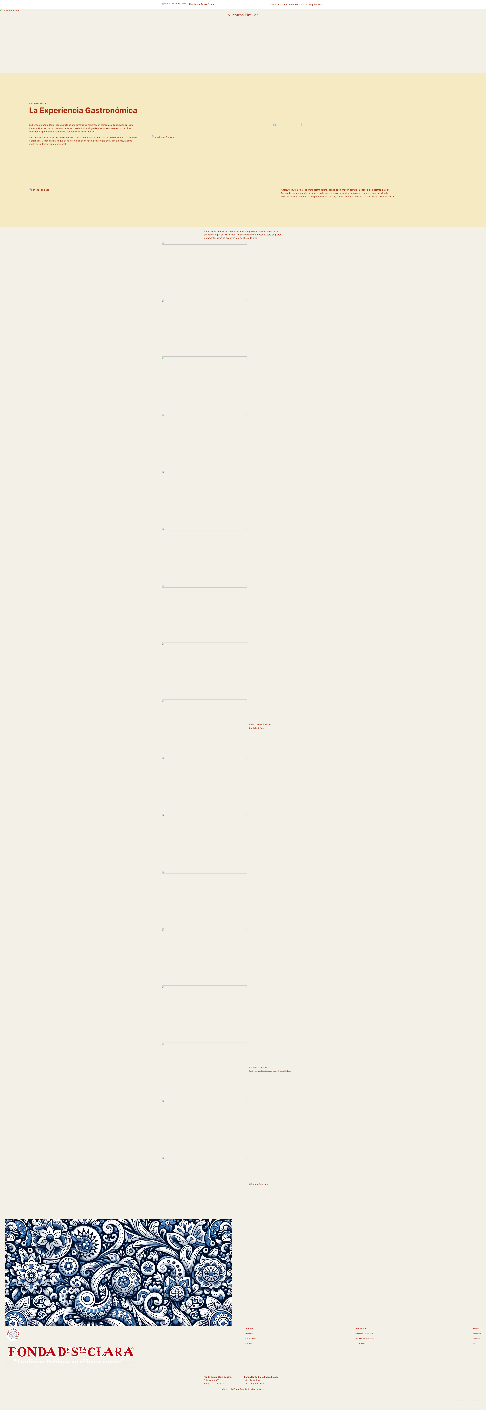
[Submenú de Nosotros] (280, 4)
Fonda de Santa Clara (201, 4)
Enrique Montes (474, 1400)
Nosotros (274, 4)
